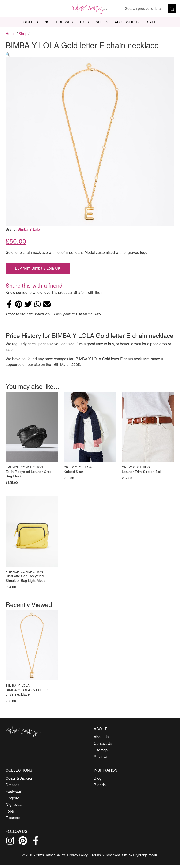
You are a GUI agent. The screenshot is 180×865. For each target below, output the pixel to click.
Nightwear (14, 804)
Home (11, 33)
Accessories (128, 22)
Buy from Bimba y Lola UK (38, 268)
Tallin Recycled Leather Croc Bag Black (29, 473)
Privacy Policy (77, 855)
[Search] (172, 8)
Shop (23, 33)
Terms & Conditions (105, 855)
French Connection (24, 467)
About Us (101, 736)
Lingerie (12, 798)
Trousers (13, 817)
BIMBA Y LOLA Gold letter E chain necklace (28, 692)
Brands (100, 784)
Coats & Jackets (19, 778)
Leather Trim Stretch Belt (142, 471)
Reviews (101, 756)
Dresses (64, 22)
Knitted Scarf (74, 471)
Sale (151, 22)
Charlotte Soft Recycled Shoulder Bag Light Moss (26, 578)
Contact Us (103, 743)
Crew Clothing (78, 467)
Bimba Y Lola (29, 229)
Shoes (102, 22)
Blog (97, 778)
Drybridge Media (145, 855)
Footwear (13, 791)
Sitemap (101, 750)
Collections (36, 22)
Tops (84, 22)
